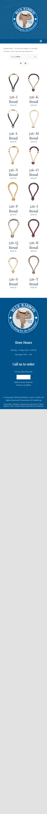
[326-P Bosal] (13, 183)
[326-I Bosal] (13, 74)
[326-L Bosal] (13, 110)
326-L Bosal (13, 135)
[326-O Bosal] (34, 147)
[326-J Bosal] (34, 183)
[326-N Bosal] (13, 147)
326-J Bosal (33, 208)
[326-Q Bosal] (13, 220)
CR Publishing (35, 400)
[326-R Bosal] (34, 220)
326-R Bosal (33, 245)
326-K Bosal (33, 99)
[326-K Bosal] (34, 74)
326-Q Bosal (13, 245)
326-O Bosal (34, 172)
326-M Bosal (34, 135)
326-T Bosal (33, 281)
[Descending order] (35, 56)
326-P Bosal (13, 208)
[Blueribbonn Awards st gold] (23, 301)
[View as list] (25, 63)
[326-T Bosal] (34, 256)
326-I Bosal (13, 99)
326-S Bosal (13, 281)
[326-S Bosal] (13, 256)
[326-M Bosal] (34, 110)
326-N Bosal (13, 172)
